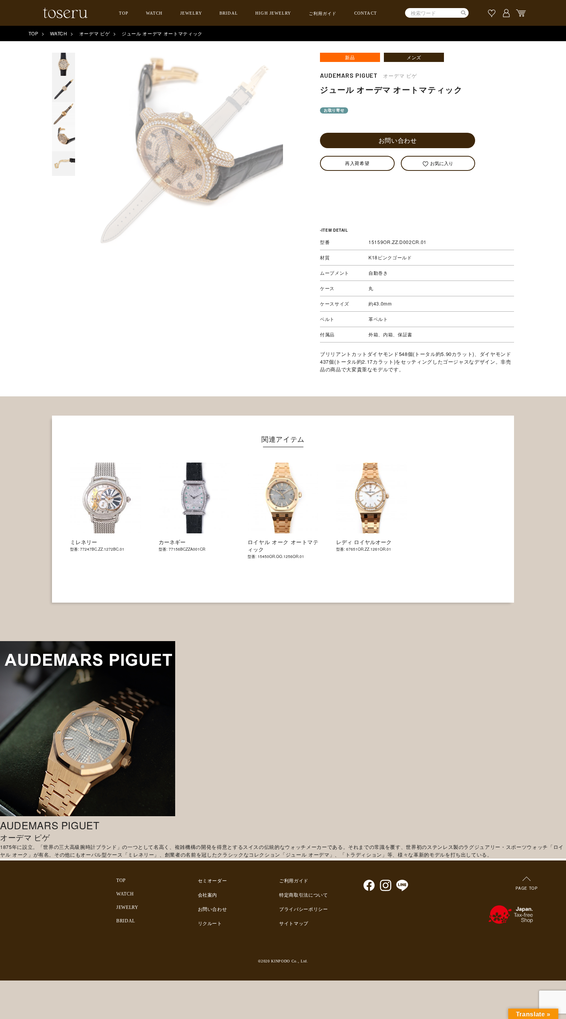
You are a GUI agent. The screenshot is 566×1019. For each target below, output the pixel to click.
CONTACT (365, 13)
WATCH (154, 13)
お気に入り (441, 163)
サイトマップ (293, 923)
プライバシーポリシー (303, 909)
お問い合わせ (397, 140)
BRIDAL (228, 13)
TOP (123, 13)
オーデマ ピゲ (94, 33)
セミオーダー (212, 881)
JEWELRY (191, 13)
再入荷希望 (357, 163)
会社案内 (208, 895)
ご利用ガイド (323, 13)
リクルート (210, 923)
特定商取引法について (303, 895)
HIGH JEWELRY (273, 13)
